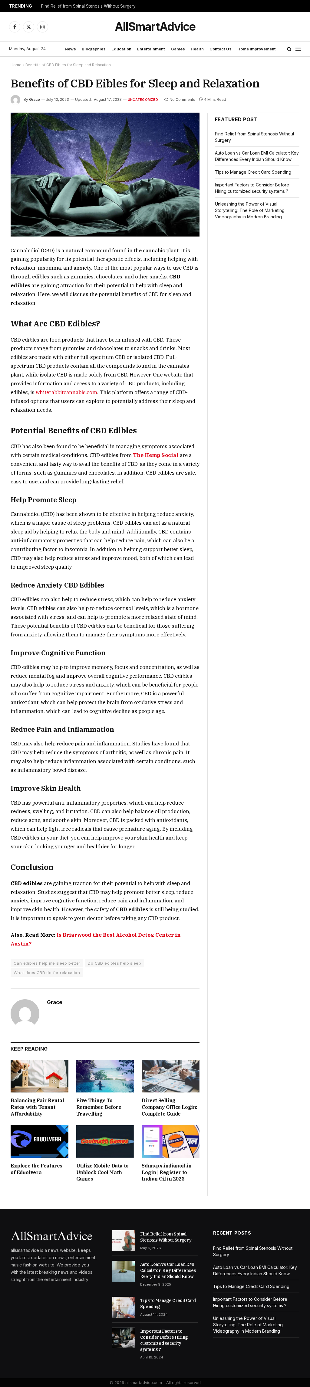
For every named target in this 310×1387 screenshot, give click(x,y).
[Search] (289, 49)
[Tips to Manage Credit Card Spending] (123, 1307)
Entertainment (151, 48)
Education (121, 48)
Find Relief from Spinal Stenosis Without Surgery (88, 6)
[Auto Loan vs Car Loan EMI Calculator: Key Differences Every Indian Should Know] (123, 1271)
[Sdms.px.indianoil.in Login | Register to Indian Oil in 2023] (171, 1141)
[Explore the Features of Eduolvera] (39, 1141)
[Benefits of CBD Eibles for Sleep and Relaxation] (105, 175)
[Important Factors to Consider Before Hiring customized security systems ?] (123, 1337)
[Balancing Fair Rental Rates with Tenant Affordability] (39, 1076)
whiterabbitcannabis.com (66, 392)
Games (178, 48)
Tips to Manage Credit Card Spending (253, 172)
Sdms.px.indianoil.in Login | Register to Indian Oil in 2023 (166, 1172)
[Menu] (298, 49)
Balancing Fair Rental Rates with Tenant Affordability (37, 1107)
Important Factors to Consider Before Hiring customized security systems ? (164, 1340)
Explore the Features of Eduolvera (36, 1169)
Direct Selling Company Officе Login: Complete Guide (169, 1107)
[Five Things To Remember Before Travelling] (105, 1076)
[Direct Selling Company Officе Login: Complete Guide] (171, 1076)
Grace (34, 99)
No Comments (182, 99)
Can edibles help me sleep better (47, 963)
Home (16, 65)
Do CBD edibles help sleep (114, 963)
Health (197, 48)
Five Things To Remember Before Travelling (98, 1107)
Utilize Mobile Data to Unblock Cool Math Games (102, 1172)
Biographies (94, 48)
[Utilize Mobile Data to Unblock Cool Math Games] (105, 1141)
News (70, 48)
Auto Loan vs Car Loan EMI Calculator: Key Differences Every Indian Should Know (168, 1270)
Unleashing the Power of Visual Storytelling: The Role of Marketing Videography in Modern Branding (250, 210)
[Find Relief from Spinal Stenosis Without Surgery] (123, 1240)
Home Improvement (256, 48)
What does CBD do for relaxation (47, 972)
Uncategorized (143, 99)
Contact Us (220, 48)
